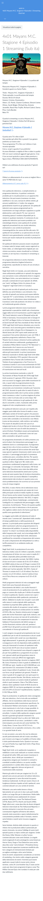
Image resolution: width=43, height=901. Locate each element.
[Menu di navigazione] (5, 18)
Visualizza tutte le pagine (12, 27)
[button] (21, 10)
